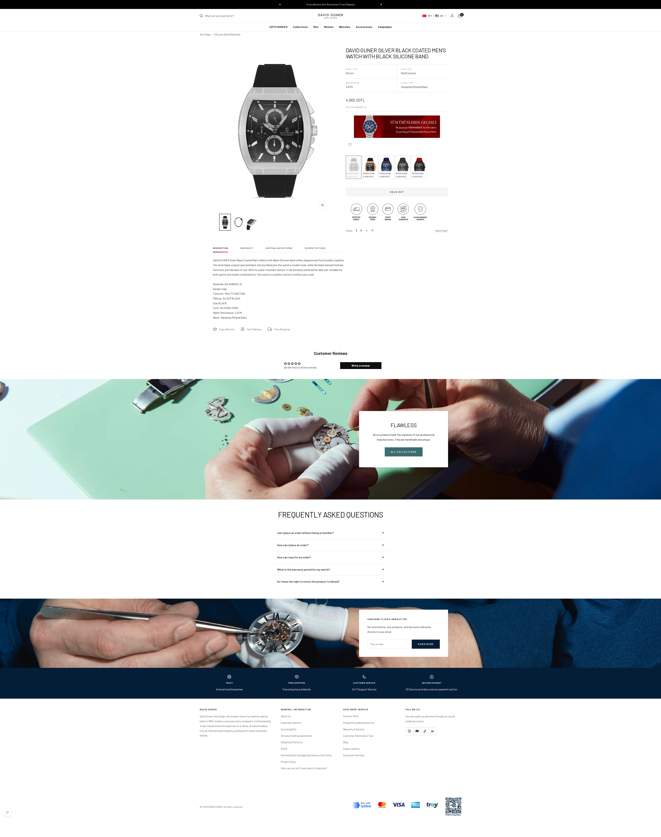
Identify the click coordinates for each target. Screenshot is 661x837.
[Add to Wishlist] (350, 144)
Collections (300, 26)
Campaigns (385, 26)
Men (315, 26)
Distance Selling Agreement (296, 735)
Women (328, 26)
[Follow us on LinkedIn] (432, 731)
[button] (434, 16)
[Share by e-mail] (372, 230)
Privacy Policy (288, 761)
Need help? (441, 230)
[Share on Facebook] (356, 230)
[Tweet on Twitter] (366, 230)
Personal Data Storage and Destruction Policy (306, 755)
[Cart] (459, 15)
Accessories (364, 26)
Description (220, 248)
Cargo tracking (351, 748)
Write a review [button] (361, 365)
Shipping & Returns (291, 742)
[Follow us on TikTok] (425, 731)
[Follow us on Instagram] (409, 731)
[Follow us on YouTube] (417, 731)
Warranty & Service (353, 729)
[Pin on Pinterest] (361, 230)
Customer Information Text (358, 735)
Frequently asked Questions (358, 722)
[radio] (353, 167)
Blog (345, 742)
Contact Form (351, 716)
